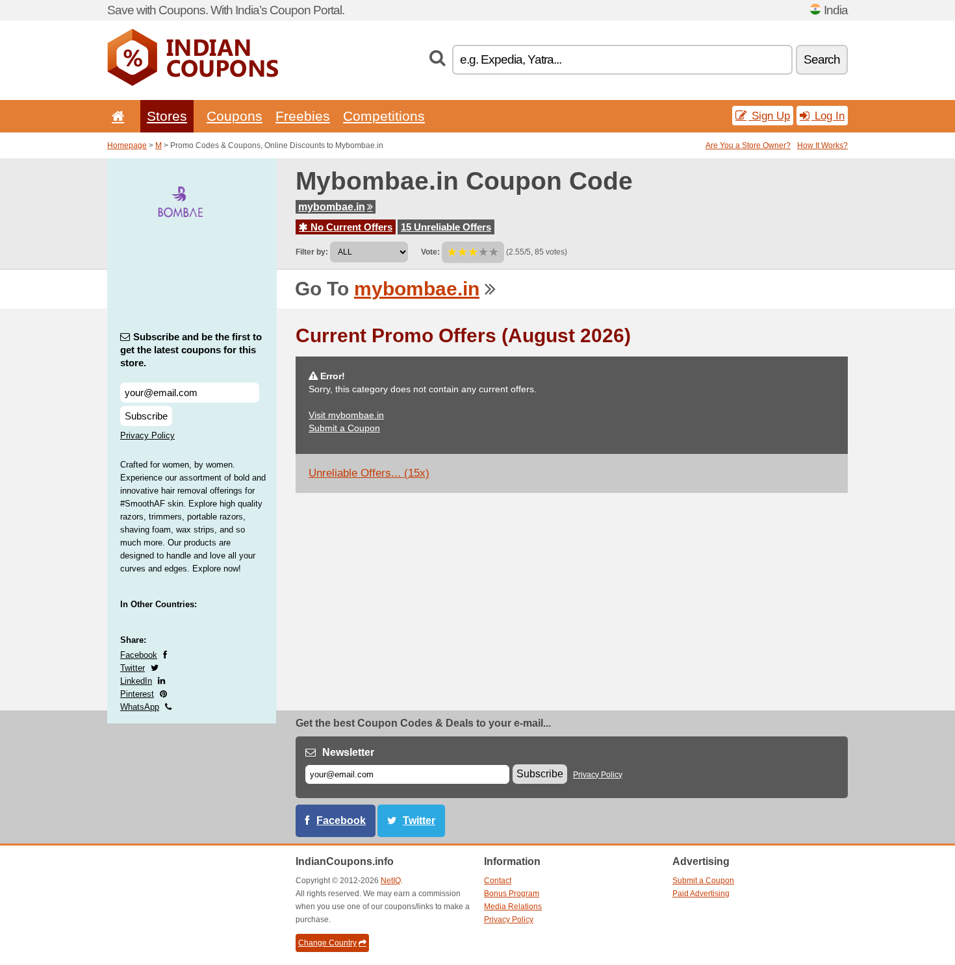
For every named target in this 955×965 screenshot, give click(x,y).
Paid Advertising (701, 893)
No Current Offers (350, 226)
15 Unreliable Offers (446, 226)
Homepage (127, 145)
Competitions (384, 115)
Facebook (138, 655)
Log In (828, 115)
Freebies (302, 115)
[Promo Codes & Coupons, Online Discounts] (192, 83)
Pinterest (137, 694)
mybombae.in (331, 206)
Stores (167, 115)
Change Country (327, 942)
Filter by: (312, 252)
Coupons (234, 115)
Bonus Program (511, 893)
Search (822, 59)
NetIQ (391, 880)
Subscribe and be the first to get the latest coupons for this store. (191, 349)
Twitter (132, 668)
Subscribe (146, 415)
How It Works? (822, 145)
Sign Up (769, 115)
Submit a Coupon (344, 428)
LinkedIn (136, 681)
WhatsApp (139, 707)
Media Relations (513, 906)
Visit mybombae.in (346, 415)
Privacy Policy (147, 435)
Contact (497, 880)
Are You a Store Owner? (748, 145)
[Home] (115, 115)
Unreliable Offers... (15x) (369, 473)
